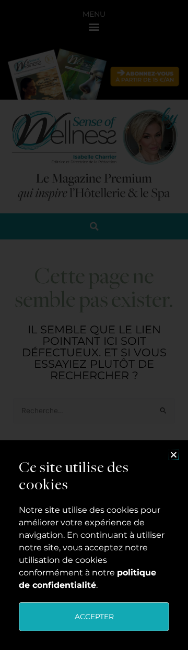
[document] (94, 325)
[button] (174, 455)
